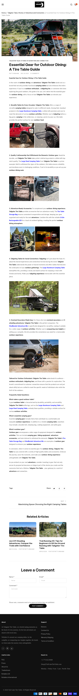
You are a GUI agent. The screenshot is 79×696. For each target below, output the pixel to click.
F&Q (3, 659)
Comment (13, 585)
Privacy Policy (45, 634)
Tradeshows (6, 670)
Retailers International (9, 677)
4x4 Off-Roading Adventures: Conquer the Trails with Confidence (20, 543)
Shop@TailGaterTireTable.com (51, 664)
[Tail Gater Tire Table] (39, 4)
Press (4, 663)
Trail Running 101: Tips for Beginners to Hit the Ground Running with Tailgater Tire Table (52, 544)
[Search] (71, 4)
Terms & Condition (47, 641)
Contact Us (45, 630)
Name (11, 577)
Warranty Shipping (47, 637)
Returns (43, 627)
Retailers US (6, 674)
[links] (3, 648)
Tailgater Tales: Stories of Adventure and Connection (26, 13)
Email (41, 577)
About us (5, 667)
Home (4, 13)
